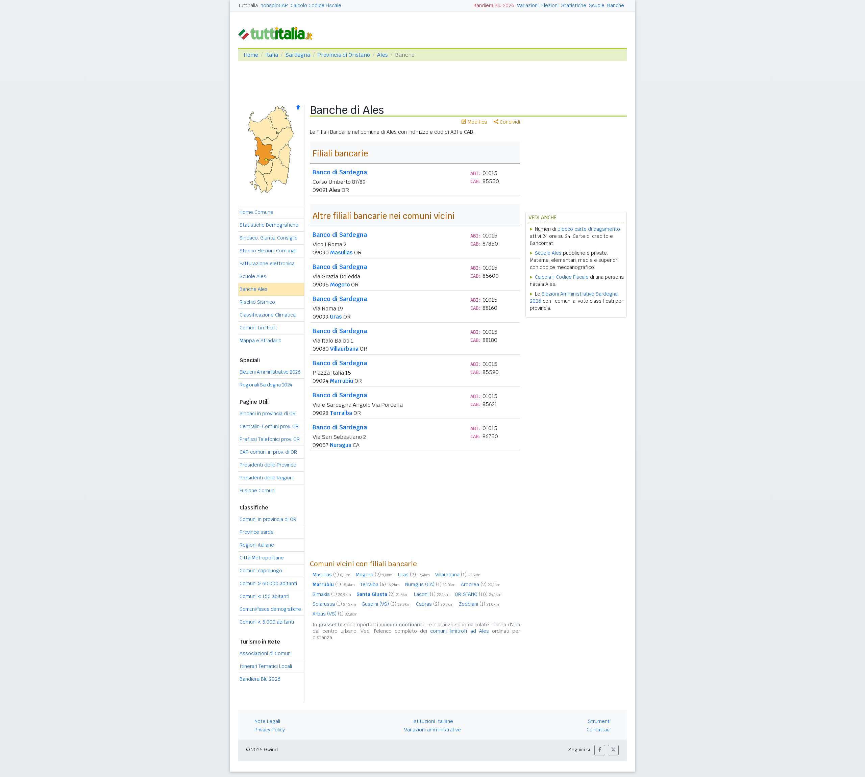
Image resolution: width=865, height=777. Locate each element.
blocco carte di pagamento (589, 229)
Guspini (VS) (386, 604)
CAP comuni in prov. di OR (268, 452)
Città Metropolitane (262, 558)
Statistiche (573, 5)
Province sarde (257, 532)
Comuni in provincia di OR (268, 519)
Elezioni (550, 5)
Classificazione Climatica (268, 315)
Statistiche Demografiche (269, 225)
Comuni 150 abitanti (264, 596)
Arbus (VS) (335, 614)
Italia (271, 54)
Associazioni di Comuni (266, 653)
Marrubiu (341, 380)
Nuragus (340, 445)
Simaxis (332, 594)
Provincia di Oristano (343, 54)
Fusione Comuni (257, 490)
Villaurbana (344, 348)
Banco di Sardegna (340, 172)
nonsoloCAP (274, 5)
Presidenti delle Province (268, 465)
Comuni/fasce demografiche (270, 609)
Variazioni (528, 5)
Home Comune (256, 212)
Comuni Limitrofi (258, 328)
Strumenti (599, 721)
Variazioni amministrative (432, 730)
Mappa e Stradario (260, 340)
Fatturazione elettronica (267, 263)
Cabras (434, 604)
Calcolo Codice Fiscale (316, 5)
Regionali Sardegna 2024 (266, 385)
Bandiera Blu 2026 (493, 5)
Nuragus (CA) (430, 584)
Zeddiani (479, 604)
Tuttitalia (248, 5)
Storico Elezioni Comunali (268, 251)
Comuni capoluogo (261, 571)
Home (251, 54)
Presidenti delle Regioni (267, 478)
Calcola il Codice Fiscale (562, 277)
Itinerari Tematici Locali (266, 666)
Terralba (341, 413)
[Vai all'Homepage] (278, 32)
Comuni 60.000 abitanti (268, 583)
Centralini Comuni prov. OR (269, 426)
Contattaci (599, 730)
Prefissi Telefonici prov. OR (270, 439)
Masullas (341, 252)
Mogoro (340, 284)
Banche (615, 5)
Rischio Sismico (257, 302)
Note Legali (267, 721)
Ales (382, 54)
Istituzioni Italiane (432, 721)
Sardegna (297, 54)
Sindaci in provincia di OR (268, 413)
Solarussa (334, 604)
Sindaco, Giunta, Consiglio (269, 238)
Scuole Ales (253, 276)
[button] (599, 750)
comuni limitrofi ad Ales (459, 631)
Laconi (431, 594)
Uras (336, 316)
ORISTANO (478, 594)
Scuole (596, 5)
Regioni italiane (257, 545)
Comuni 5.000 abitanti (267, 622)
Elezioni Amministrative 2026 (270, 372)
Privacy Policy (269, 730)
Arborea (480, 584)
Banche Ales (254, 289)
